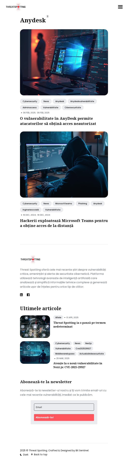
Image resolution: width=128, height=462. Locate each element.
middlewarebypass (64, 353)
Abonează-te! (45, 417)
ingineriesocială (31, 209)
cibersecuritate (73, 107)
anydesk (59, 101)
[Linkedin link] (22, 294)
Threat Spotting (38, 450)
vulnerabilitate (50, 107)
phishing (82, 203)
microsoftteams (63, 203)
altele (58, 317)
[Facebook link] (28, 294)
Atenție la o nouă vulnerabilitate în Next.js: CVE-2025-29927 (77, 365)
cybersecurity (30, 101)
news (46, 101)
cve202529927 (83, 348)
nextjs (88, 343)
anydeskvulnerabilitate (82, 101)
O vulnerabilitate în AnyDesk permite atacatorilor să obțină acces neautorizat (58, 121)
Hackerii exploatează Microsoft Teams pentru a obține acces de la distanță (64, 223)
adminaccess (30, 107)
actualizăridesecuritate (92, 353)
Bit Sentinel (82, 450)
